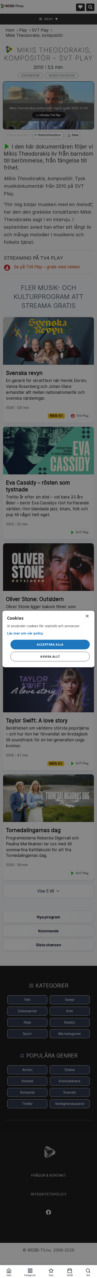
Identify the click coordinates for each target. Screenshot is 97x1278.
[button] (50, 644)
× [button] (87, 616)
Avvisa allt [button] (50, 656)
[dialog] (48, 639)
